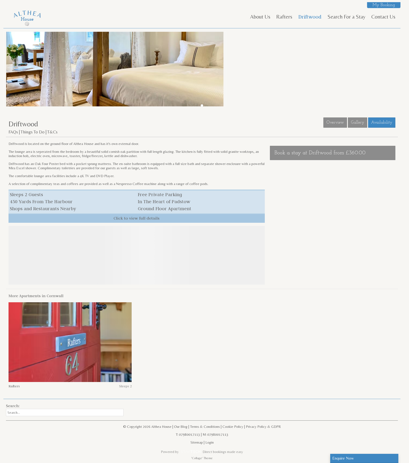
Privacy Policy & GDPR (263, 426)
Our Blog (180, 426)
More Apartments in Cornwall (36, 295)
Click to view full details (137, 218)
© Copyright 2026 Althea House (147, 426)
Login (209, 442)
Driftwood (309, 17)
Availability (381, 122)
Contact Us (383, 16)
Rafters (284, 16)
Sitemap (196, 442)
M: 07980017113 (215, 434)
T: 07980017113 (188, 434)
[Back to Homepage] (27, 17)
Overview (335, 122)
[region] (137, 255)
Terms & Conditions (205, 426)
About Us (260, 16)
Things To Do (33, 132)
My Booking (384, 5)
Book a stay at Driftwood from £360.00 (320, 153)
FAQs (13, 132)
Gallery (357, 122)
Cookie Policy (232, 426)
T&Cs (52, 132)
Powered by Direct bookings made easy (202, 452)
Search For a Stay (346, 16)
